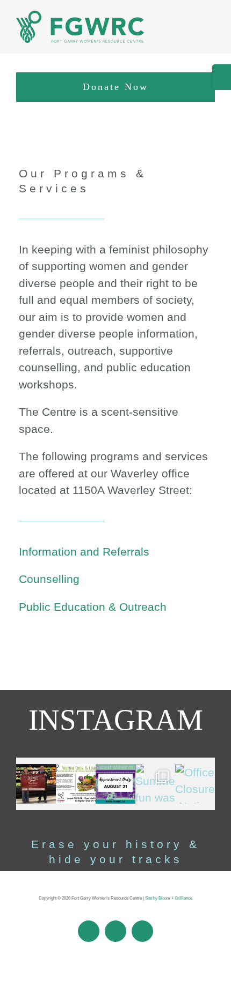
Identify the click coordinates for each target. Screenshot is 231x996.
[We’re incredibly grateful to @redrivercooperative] (36, 784)
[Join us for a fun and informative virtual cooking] (76, 784)
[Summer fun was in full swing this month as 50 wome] (155, 784)
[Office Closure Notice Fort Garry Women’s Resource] (195, 784)
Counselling (49, 579)
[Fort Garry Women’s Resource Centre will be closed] (115, 784)
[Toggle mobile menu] (210, 32)
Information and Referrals (84, 551)
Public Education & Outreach (93, 607)
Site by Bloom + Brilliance (168, 898)
